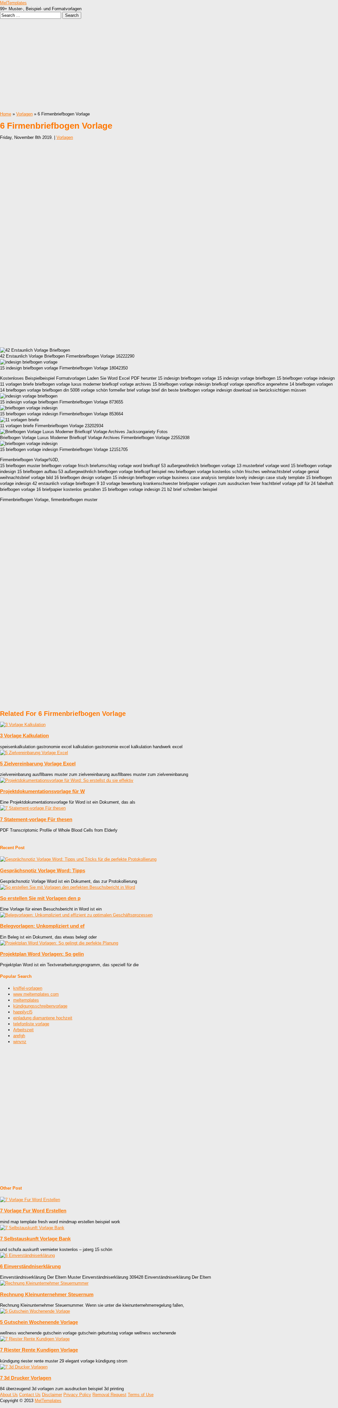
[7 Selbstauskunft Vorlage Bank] (32, 1227)
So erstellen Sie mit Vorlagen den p (40, 898)
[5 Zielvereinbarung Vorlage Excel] (34, 752)
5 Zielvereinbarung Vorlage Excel (38, 763)
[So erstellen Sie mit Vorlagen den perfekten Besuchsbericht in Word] (67, 887)
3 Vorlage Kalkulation (24, 735)
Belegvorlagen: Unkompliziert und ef (42, 926)
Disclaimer (52, 1394)
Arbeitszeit (23, 1029)
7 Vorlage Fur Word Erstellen (33, 1210)
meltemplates (26, 1000)
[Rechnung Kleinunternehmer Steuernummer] (44, 1283)
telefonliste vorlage (31, 1023)
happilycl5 (22, 1011)
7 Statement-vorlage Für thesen (36, 819)
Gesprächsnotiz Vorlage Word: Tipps (42, 870)
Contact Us (30, 1394)
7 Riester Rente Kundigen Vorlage (39, 1350)
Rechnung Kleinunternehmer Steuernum (46, 1294)
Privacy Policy (77, 1394)
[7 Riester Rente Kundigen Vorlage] (35, 1338)
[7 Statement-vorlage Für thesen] (33, 808)
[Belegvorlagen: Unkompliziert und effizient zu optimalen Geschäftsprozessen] (76, 914)
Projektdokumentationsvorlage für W (42, 791)
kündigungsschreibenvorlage (40, 1006)
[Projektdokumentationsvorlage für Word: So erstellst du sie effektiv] (66, 780)
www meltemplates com (36, 994)
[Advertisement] (169, 65)
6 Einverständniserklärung (30, 1266)
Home (5, 114)
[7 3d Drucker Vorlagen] (24, 1366)
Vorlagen (24, 114)
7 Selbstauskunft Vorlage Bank (35, 1238)
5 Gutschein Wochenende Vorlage (39, 1322)
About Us (9, 1394)
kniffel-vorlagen (27, 988)
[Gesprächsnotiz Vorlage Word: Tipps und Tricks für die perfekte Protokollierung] (78, 859)
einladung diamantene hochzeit (42, 1017)
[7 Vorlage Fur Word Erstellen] (30, 1199)
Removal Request (109, 1394)
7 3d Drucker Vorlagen (25, 1378)
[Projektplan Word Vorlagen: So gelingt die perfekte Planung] (59, 943)
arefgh (19, 1035)
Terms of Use (140, 1394)
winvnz (19, 1041)
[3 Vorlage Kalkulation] (23, 724)
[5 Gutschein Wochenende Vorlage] (35, 1311)
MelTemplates (13, 2)
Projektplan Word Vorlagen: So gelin (42, 954)
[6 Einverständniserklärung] (27, 1255)
